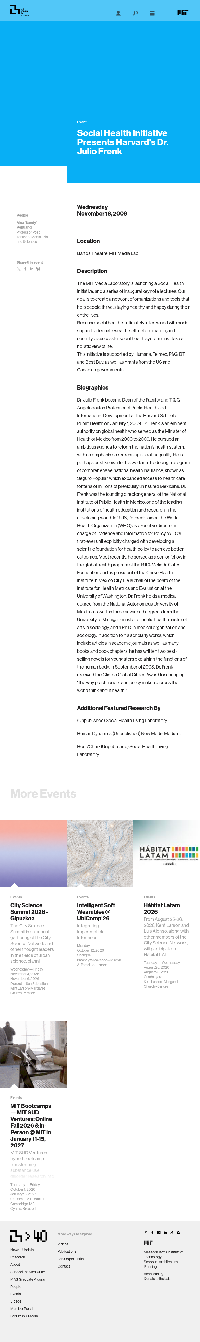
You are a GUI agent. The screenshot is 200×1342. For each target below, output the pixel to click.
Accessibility (153, 1273)
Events (15, 1294)
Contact (64, 1266)
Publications (67, 1251)
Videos (15, 1301)
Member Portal (21, 1308)
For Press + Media (24, 1316)
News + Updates (22, 1249)
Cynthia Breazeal (23, 1208)
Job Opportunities (71, 1259)
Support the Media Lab (27, 1272)
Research (17, 1257)
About (15, 1264)
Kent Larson (19, 988)
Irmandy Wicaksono (92, 960)
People (15, 1286)
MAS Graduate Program (28, 1279)
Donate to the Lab (157, 1278)
